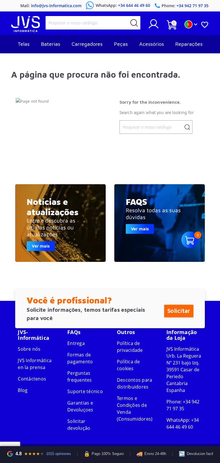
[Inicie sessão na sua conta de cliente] (153, 26)
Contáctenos (32, 379)
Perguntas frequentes (79, 376)
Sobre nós (29, 349)
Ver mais (41, 246)
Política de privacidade (130, 346)
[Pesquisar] (134, 23)
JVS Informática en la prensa (35, 363)
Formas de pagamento (80, 358)
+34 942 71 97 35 (182, 405)
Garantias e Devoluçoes (80, 406)
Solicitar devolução (78, 424)
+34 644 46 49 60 (182, 423)
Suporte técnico (85, 391)
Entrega (76, 343)
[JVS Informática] (25, 30)
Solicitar (178, 310)
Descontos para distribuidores (134, 383)
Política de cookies (128, 365)
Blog (23, 390)
